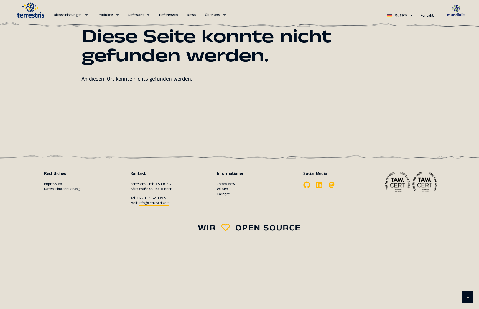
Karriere (223, 194)
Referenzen (168, 15)
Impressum (53, 183)
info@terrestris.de (154, 203)
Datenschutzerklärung (62, 188)
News (191, 15)
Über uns (212, 15)
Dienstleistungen (68, 15)
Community (226, 183)
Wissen (222, 188)
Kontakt (427, 15)
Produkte (105, 15)
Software (136, 15)
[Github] (306, 184)
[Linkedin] (319, 184)
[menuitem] (400, 15)
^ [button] (468, 298)
